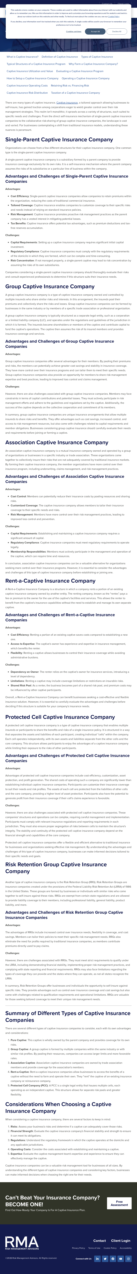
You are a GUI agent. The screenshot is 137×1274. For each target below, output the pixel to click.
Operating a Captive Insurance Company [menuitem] (86, 78)
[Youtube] (120, 1259)
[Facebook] (113, 1259)
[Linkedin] (97, 1259)
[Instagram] (128, 1259)
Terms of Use (94, 1248)
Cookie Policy (113, 16)
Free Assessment (119, 1203)
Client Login (123, 3)
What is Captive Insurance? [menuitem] (22, 57)
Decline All (116, 31)
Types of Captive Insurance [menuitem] (97, 57)
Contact (99, 1240)
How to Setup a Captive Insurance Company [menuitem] (32, 78)
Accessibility (126, 1248)
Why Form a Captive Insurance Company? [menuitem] (93, 64)
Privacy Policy (78, 1248)
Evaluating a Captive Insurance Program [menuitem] (79, 71)
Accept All (95, 31)
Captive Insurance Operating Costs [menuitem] (27, 86)
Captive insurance (67, 103)
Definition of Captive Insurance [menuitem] (60, 57)
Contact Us (107, 3)
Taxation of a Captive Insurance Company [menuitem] (75, 93)
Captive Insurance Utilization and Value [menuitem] (30, 71)
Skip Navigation (14, 3)
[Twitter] (105, 1259)
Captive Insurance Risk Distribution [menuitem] (27, 93)
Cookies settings (73, 31)
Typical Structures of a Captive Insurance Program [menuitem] (36, 64)
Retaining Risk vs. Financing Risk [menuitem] (70, 86)
